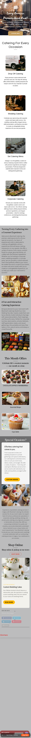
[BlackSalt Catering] (8, 6)
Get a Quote (5, 732)
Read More (9, 602)
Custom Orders (12, 479)
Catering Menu (15, 33)
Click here (4, 635)
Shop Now (25, 735)
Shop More (15, 554)
